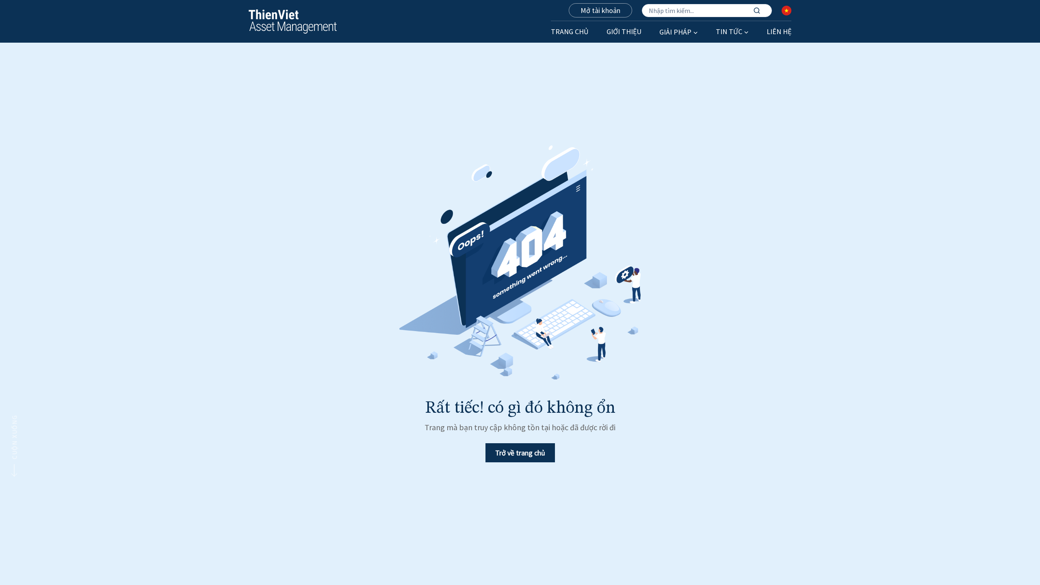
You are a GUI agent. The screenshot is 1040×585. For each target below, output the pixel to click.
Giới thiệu (624, 31)
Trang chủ (570, 31)
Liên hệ (779, 31)
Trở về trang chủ (520, 452)
